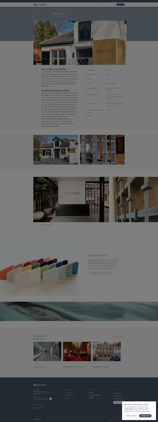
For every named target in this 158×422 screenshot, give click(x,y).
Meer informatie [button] (146, 411)
